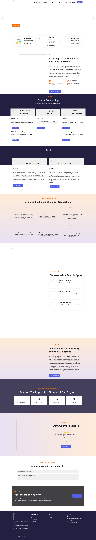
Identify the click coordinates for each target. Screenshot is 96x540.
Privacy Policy (79, 536)
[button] (55, 91)
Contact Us (72, 2)
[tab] (48, 471)
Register (80, 2)
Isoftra (31, 536)
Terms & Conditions (71, 536)
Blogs (66, 2)
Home (35, 2)
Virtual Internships (65, 302)
